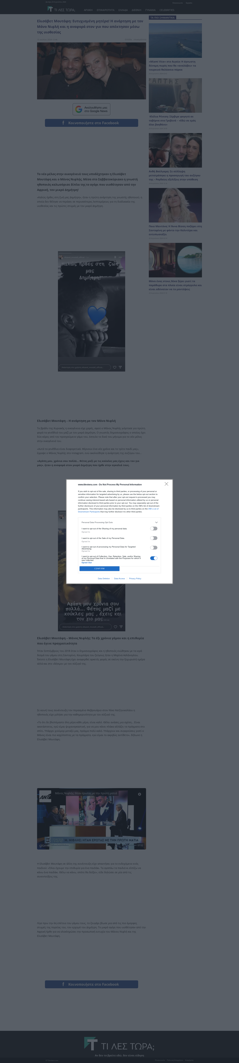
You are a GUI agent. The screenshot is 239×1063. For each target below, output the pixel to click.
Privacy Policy (135, 578)
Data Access (119, 578)
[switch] (153, 528)
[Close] (167, 484)
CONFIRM (99, 569)
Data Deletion (104, 578)
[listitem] (119, 522)
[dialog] (119, 531)
